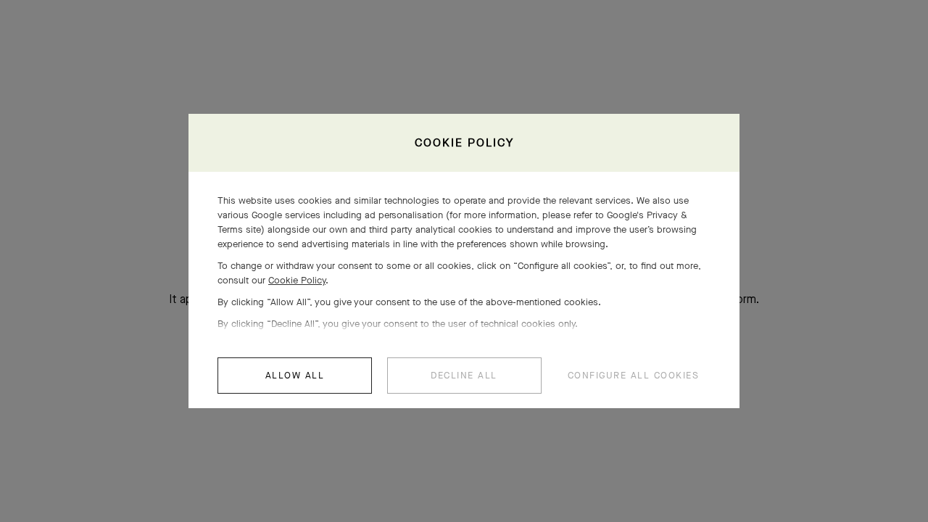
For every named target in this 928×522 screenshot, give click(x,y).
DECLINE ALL (464, 375)
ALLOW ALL (295, 375)
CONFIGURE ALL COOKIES (634, 375)
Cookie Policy (297, 280)
